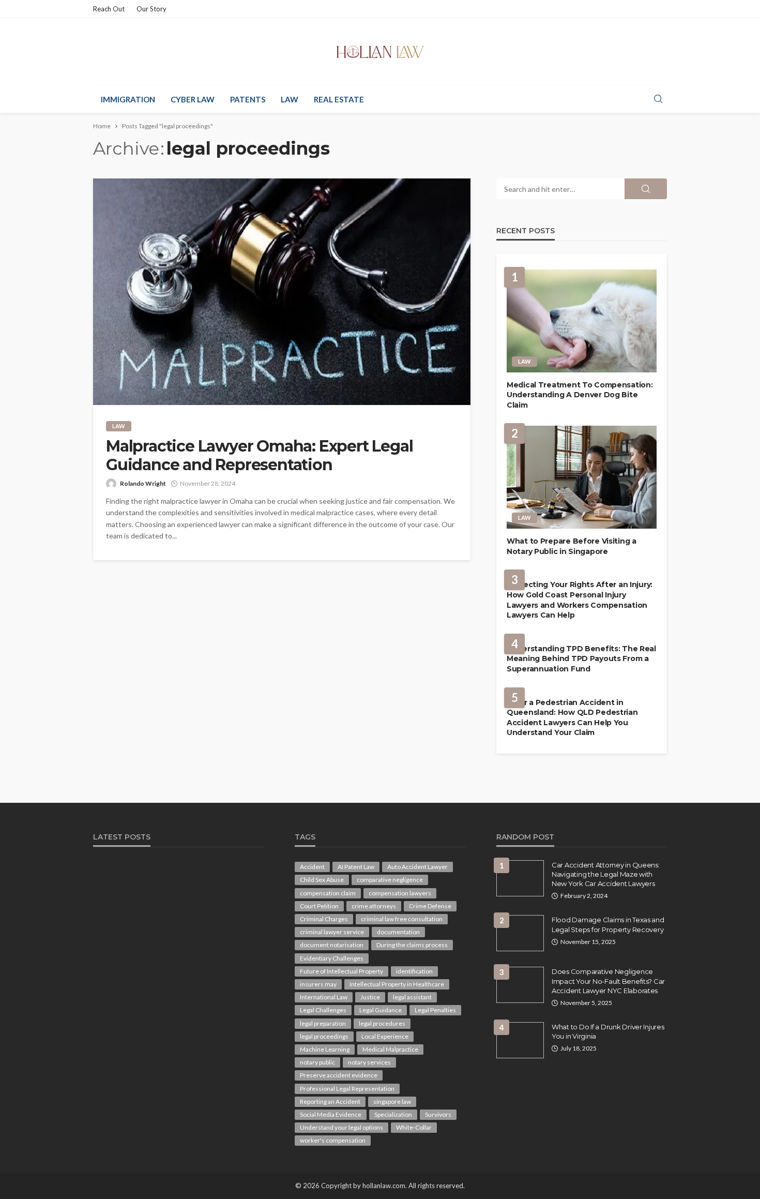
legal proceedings (324, 1036)
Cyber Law (193, 99)
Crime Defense (430, 906)
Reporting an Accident (330, 1101)
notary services (369, 1062)
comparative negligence (390, 879)
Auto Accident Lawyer (417, 867)
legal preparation (323, 1023)
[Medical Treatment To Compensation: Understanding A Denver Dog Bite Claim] (582, 320)
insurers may (318, 984)
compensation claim (328, 893)
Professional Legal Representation (347, 1088)
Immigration (128, 99)
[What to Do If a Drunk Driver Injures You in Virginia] (520, 1040)
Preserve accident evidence (338, 1075)
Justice (370, 997)
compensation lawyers (400, 893)
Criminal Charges (324, 919)
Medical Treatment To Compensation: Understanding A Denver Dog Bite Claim (579, 395)
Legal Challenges (323, 1010)
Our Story (151, 9)
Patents (247, 99)
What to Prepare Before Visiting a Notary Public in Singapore (571, 546)
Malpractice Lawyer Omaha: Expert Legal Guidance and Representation (259, 455)
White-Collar (414, 1127)
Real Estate (339, 99)
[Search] (658, 99)
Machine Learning (324, 1049)
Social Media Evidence (330, 1114)
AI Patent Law (356, 867)
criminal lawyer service (332, 932)
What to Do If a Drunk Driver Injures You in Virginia (608, 1031)
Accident (312, 867)
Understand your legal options (341, 1127)
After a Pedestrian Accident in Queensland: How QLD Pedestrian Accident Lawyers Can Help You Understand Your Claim (572, 718)
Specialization (393, 1114)
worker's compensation (333, 1140)
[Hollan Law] (380, 51)
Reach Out (109, 9)
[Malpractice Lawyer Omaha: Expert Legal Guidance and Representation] (281, 291)
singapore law (392, 1101)
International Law (323, 997)
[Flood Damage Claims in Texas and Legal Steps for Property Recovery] (520, 933)
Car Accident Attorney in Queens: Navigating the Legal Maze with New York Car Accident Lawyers (606, 874)
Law (289, 99)
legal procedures (382, 1023)
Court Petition (319, 906)
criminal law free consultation (402, 919)
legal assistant (412, 997)
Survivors (438, 1114)
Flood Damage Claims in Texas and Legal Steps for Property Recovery (608, 924)
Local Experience (384, 1036)
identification (414, 971)
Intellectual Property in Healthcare (396, 984)
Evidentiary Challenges (331, 958)
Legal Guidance (380, 1010)
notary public (317, 1062)
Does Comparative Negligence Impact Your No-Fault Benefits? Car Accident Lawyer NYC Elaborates (608, 980)
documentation (398, 932)
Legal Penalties (435, 1010)
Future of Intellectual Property (341, 971)
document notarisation (331, 945)
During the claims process (412, 945)
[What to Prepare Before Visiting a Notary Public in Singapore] (582, 477)
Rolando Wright (143, 483)
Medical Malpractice (390, 1049)
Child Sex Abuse (322, 879)
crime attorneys (374, 906)
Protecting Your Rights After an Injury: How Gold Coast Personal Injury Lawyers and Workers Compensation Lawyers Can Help (579, 600)
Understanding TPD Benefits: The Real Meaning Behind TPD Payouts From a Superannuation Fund (581, 658)
